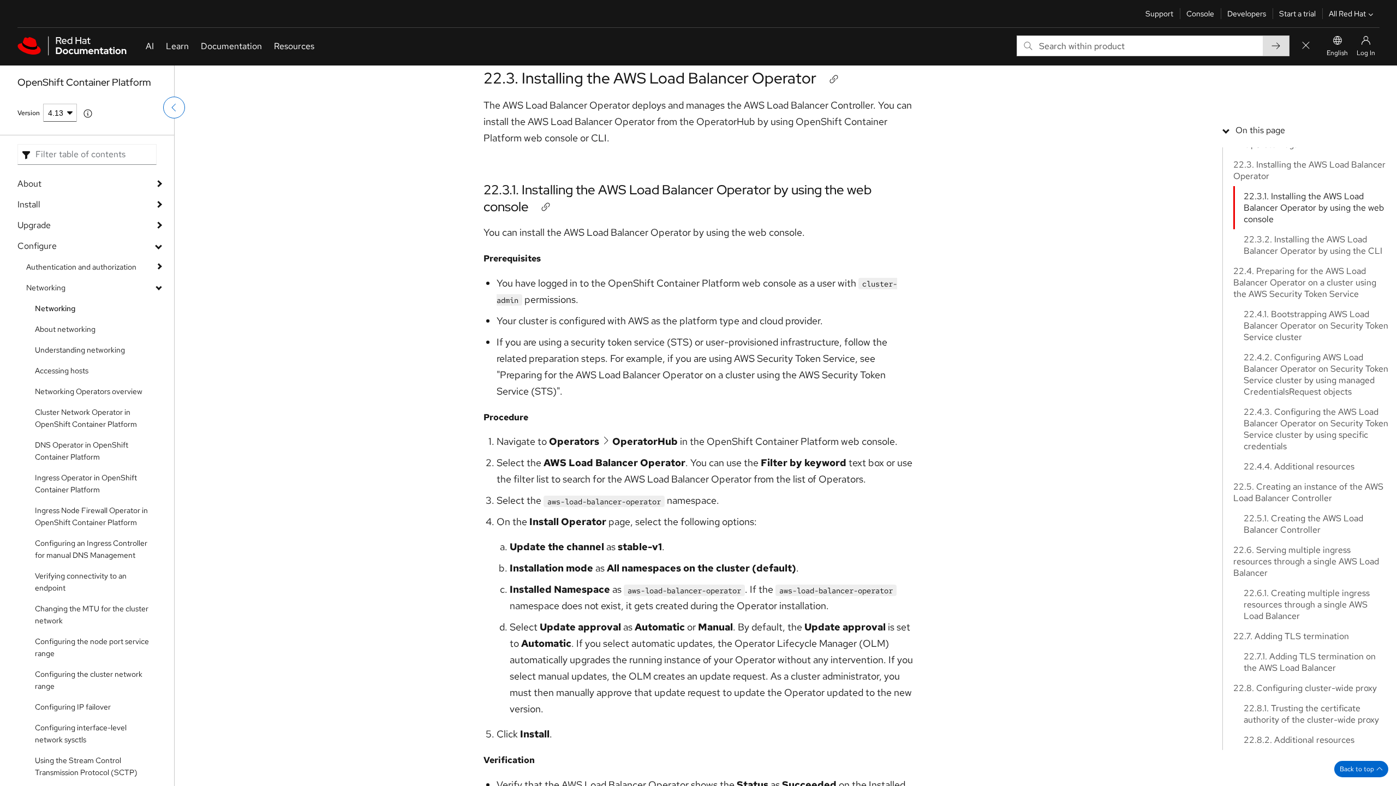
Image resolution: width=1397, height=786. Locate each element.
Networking (45, 288)
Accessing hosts (61, 371)
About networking (65, 329)
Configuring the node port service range (92, 647)
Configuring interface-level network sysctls (81, 734)
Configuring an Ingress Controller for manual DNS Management (91, 549)
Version (28, 113)
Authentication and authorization (81, 267)
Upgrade (34, 225)
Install (28, 204)
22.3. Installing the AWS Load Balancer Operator (649, 78)
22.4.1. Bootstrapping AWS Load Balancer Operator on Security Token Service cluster (1316, 325)
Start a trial (1297, 14)
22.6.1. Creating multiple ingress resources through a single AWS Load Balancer (1307, 604)
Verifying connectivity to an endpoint (81, 582)
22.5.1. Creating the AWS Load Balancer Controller (1303, 524)
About (29, 183)
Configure (37, 246)
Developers (1246, 14)
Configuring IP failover (73, 707)
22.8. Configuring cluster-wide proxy (1305, 688)
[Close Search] (1306, 46)
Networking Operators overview (88, 391)
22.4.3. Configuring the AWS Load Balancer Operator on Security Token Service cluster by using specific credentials (1316, 429)
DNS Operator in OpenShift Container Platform (81, 451)
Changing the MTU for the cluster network (91, 615)
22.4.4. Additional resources (1299, 466)
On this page (1260, 130)
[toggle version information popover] (87, 113)
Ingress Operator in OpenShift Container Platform (86, 484)
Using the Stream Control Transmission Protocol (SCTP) (86, 766)
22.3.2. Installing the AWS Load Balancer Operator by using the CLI (1313, 245)
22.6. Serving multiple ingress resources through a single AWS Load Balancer (1306, 561)
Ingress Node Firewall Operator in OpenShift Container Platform (91, 516)
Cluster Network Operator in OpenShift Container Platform (86, 418)
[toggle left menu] (174, 107)
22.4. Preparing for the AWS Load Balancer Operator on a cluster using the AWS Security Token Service (1304, 282)
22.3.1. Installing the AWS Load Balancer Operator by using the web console (1314, 207)
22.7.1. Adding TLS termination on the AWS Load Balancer (1310, 662)
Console (1200, 14)
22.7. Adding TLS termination (1291, 636)
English (1337, 53)
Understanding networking (80, 350)
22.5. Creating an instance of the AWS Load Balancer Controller (1308, 492)
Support (1159, 14)
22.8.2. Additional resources (1299, 740)
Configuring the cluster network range (88, 680)
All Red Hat (1347, 14)
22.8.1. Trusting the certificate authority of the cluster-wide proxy (1311, 713)
